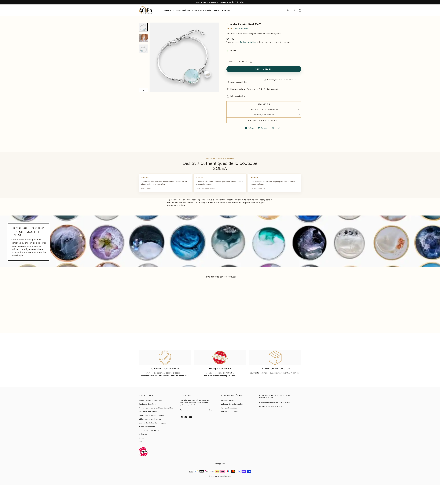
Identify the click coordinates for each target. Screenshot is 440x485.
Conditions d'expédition (148, 404)
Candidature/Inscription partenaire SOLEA (276, 402)
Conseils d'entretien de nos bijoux (152, 423)
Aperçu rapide (158, 320)
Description (264, 104)
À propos (226, 10)
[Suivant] (143, 90)
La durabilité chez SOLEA (149, 430)
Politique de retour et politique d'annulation (156, 408)
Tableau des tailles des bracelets (151, 415)
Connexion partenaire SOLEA (270, 406)
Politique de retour (264, 115)
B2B (140, 441)
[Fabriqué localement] (220, 357)
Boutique (168, 10)
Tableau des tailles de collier (150, 419)
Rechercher (143, 434)
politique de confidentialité (232, 404)
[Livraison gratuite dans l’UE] (275, 357)
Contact (141, 438)
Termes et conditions (229, 408)
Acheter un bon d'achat (148, 411)
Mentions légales (227, 400)
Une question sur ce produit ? (263, 120)
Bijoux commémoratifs (201, 10)
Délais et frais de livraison (264, 109)
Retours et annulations (229, 411)
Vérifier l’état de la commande (150, 400)
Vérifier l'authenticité (147, 426)
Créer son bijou (183, 10)
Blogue (216, 10)
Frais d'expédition (248, 42)
